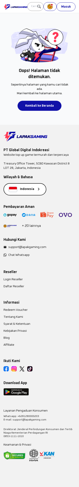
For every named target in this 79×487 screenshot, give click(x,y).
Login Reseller (13, 279)
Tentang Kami (13, 316)
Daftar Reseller (14, 286)
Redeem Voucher (16, 309)
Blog (7, 337)
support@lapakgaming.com (27, 247)
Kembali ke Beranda (39, 105)
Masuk (66, 6)
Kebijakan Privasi (15, 330)
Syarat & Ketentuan (17, 323)
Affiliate (9, 344)
